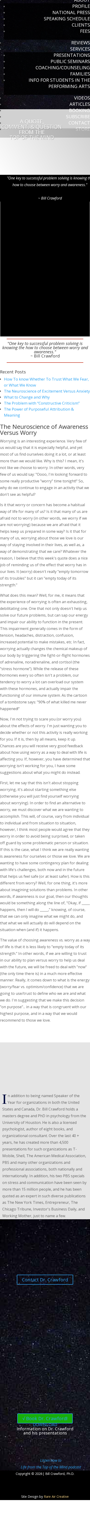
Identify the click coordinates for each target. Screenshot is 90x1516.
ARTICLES (79, 104)
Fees (85, 31)
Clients (81, 25)
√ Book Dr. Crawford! (45, 1418)
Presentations (72, 55)
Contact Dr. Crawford (45, 1280)
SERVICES (80, 49)
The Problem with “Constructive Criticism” (42, 403)
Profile (81, 6)
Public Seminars (70, 61)
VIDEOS (82, 98)
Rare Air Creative (56, 1496)
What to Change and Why (27, 397)
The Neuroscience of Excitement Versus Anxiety (47, 391)
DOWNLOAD (45, 1424)
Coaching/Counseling (63, 67)
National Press (71, 12)
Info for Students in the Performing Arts (59, 83)
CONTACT (79, 123)
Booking (79, 110)
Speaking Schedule (67, 18)
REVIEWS (80, 42)
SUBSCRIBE (78, 116)
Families (80, 74)
